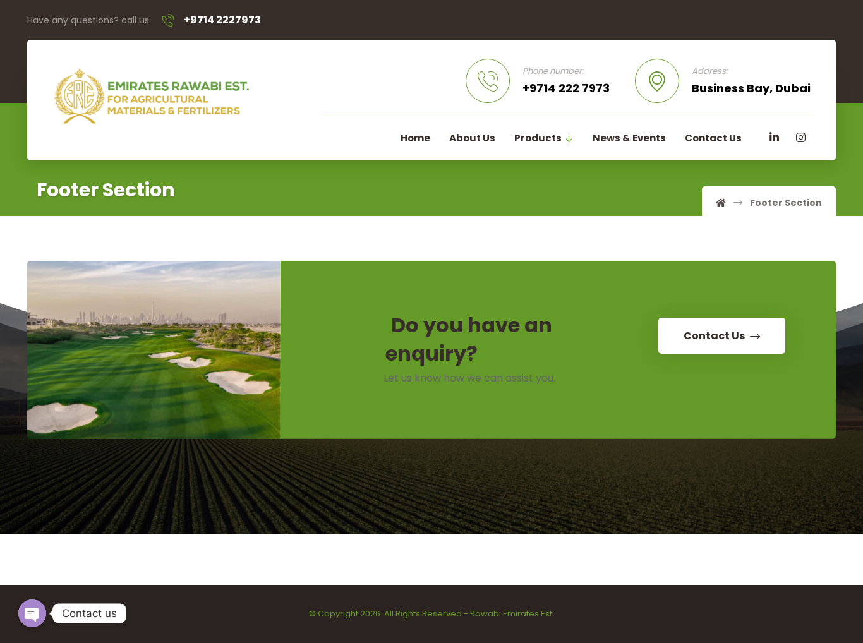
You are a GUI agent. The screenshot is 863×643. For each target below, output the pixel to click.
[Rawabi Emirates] (151, 96)
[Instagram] (800, 138)
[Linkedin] (774, 138)
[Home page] (721, 202)
